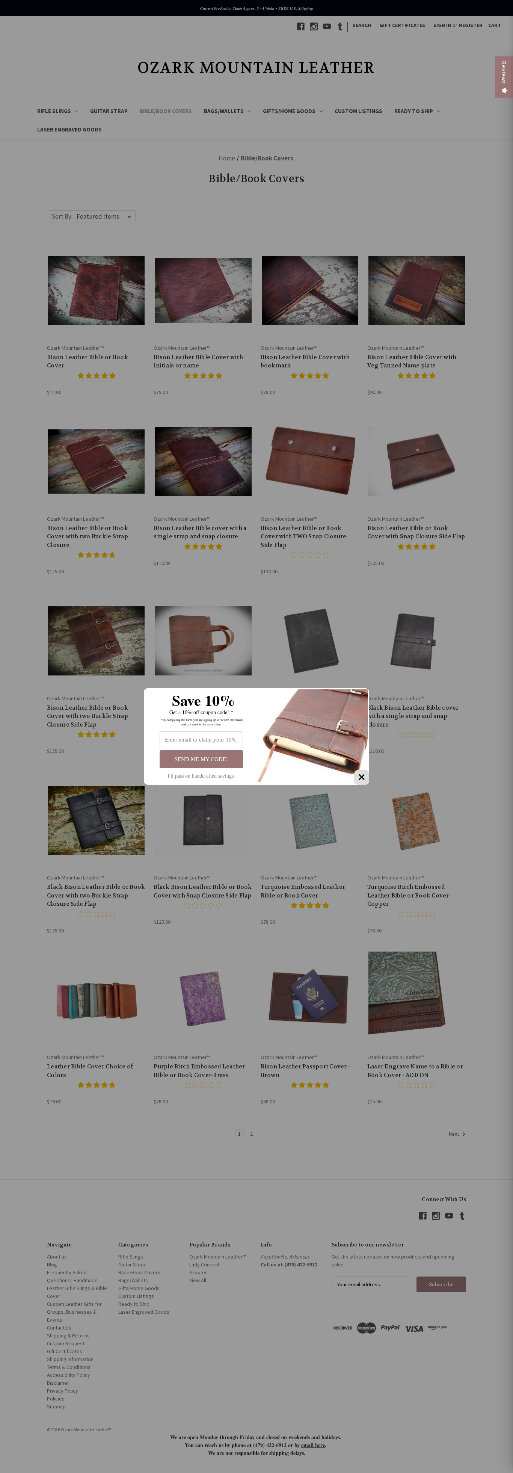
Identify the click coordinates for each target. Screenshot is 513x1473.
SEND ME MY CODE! (201, 759)
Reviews (504, 72)
